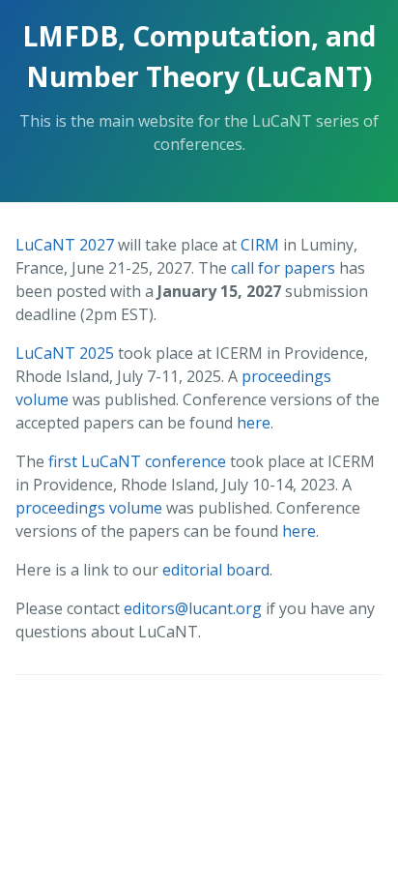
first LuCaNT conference (137, 461)
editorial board (216, 569)
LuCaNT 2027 (64, 244)
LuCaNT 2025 (64, 353)
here (253, 422)
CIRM (260, 244)
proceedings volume (88, 507)
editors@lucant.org (193, 608)
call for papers (283, 268)
